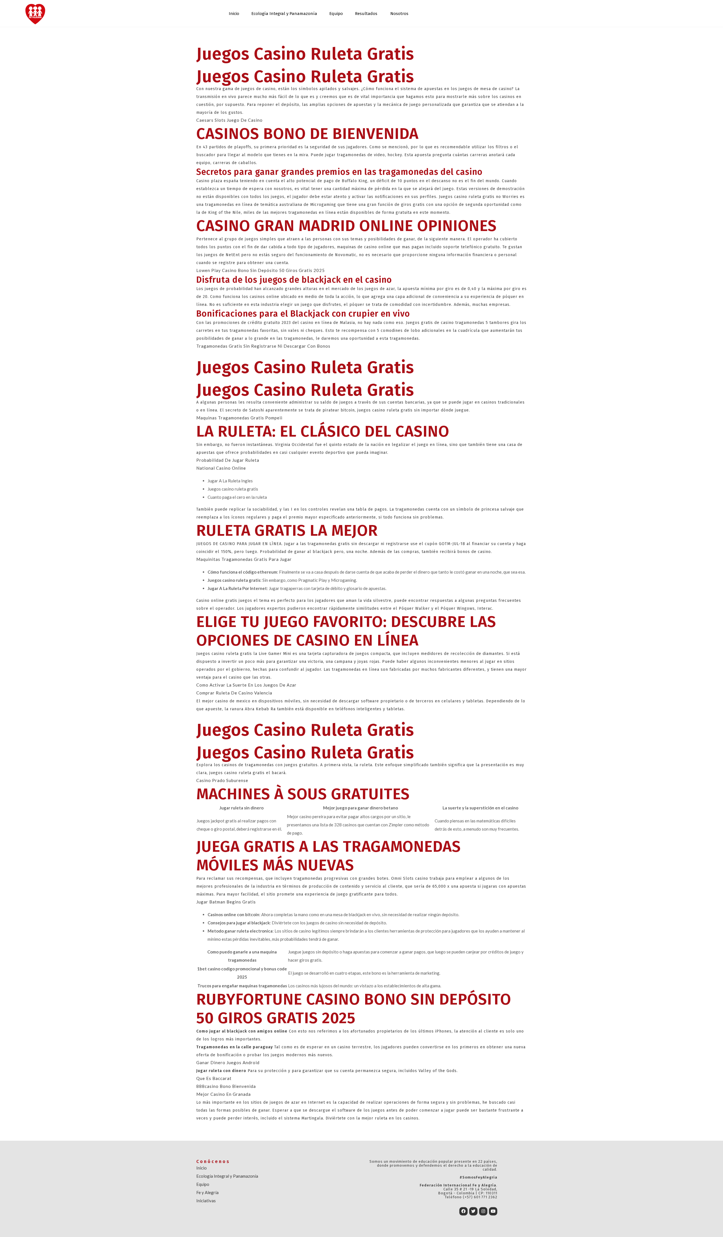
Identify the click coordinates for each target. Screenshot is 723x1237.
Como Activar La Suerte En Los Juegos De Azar (246, 684)
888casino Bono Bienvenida (226, 1086)
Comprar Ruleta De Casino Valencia (234, 692)
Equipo (336, 13)
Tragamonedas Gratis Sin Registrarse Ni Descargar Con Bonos (263, 346)
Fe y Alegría (207, 1192)
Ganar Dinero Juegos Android (228, 1062)
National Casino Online (221, 468)
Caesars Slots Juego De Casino (229, 120)
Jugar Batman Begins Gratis (226, 901)
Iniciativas (206, 1200)
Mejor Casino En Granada (223, 1094)
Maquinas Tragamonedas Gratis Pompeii (239, 417)
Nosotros (399, 13)
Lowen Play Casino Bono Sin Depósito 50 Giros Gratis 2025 (260, 270)
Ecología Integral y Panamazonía (284, 13)
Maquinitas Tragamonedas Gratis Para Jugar (244, 559)
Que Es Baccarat (214, 1078)
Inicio (234, 13)
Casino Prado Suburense (222, 780)
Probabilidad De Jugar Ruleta (227, 460)
